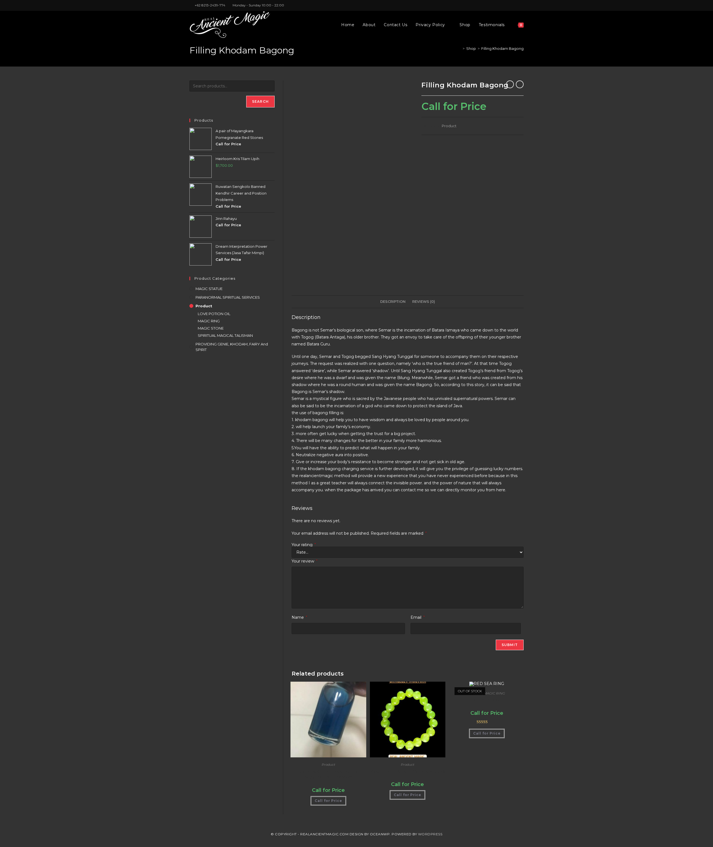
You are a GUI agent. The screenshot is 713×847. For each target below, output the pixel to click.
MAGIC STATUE (209, 288)
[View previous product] (510, 84)
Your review (305, 561)
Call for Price (328, 801)
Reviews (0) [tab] (423, 301)
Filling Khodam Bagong (502, 48)
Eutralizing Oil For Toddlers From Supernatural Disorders (328, 774)
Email (418, 617)
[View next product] (520, 84)
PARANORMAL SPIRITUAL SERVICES (228, 297)
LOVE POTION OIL (214, 313)
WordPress (430, 834)
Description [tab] (393, 301)
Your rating (304, 545)
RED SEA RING (487, 700)
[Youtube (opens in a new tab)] (521, 5)
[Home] (459, 48)
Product (449, 126)
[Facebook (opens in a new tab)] (509, 5)
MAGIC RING (494, 693)
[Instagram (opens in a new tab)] (515, 5)
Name (299, 617)
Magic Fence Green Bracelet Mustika (407, 771)
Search (260, 101)
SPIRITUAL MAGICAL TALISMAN (225, 335)
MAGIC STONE (211, 328)
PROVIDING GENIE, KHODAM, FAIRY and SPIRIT (232, 347)
